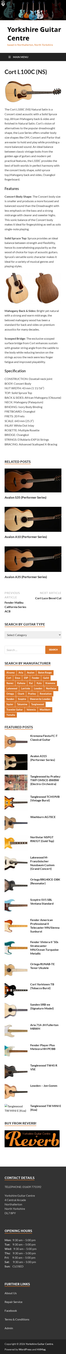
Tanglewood (37, 704)
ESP (26, 677)
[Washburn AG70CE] (16, 817)
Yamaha (10, 714)
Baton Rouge (45, 672)
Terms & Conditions (17, 1319)
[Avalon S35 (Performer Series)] (33, 481)
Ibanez (9, 683)
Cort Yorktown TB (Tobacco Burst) (42, 986)
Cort (8, 677)
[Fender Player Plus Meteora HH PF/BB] (16, 1045)
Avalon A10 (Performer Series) (26, 537)
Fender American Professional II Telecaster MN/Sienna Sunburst (44, 925)
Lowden (38, 688)
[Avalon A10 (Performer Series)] (33, 520)
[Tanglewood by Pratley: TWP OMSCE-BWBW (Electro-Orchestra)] (16, 776)
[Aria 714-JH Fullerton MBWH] (16, 1025)
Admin (9, 1328)
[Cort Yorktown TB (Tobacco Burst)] (16, 984)
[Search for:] (33, 650)
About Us (11, 1293)
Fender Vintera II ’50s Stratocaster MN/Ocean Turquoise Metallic (44, 947)
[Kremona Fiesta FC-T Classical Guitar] (16, 736)
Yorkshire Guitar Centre (34, 33)
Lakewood (11, 688)
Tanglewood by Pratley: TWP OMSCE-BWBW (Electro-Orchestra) (45, 780)
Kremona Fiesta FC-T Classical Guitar (44, 737)
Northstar (51, 688)
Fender (35, 677)
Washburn (45, 709)
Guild (46, 677)
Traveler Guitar (14, 709)
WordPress (25, 1349)
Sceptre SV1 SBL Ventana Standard (42, 901)
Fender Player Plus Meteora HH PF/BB (42, 1047)
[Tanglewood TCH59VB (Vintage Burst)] (16, 797)
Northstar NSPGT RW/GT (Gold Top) (42, 839)
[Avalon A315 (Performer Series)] (16, 756)
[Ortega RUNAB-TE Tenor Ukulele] (16, 964)
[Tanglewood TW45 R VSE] (16, 1065)
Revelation (46, 693)
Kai (31, 683)
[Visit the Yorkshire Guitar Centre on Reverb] (32, 1146)
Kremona (50, 683)
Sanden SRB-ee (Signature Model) (42, 1006)
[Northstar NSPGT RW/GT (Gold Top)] (16, 837)
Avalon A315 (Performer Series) (42, 757)
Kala (39, 683)
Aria (21, 672)
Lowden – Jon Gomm (43, 1085)
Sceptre (22, 699)
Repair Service (13, 1302)
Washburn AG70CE (43, 817)
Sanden (10, 699)
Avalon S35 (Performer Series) (25, 497)
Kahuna (21, 683)
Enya (17, 677)
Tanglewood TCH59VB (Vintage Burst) (45, 798)
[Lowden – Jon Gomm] (16, 1086)
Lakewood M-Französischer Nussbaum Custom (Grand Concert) (42, 863)
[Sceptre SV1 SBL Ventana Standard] (16, 900)
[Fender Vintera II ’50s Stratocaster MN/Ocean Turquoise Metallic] (16, 942)
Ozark (21, 693)
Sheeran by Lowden (40, 699)
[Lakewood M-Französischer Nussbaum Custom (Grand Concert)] (16, 857)
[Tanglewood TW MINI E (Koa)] (16, 1106)
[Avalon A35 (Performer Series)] (33, 560)
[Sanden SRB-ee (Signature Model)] (16, 1005)
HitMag (41, 1349)
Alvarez (10, 672)
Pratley (32, 693)
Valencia (31, 709)
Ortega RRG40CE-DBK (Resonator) (45, 881)
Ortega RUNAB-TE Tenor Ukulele (42, 966)
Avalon (30, 672)
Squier (9, 704)
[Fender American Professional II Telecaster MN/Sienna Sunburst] (16, 920)
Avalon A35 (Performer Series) (26, 577)
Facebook (11, 1310)
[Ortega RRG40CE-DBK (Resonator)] (16, 879)
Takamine (22, 704)
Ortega (10, 693)
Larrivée (25, 688)
